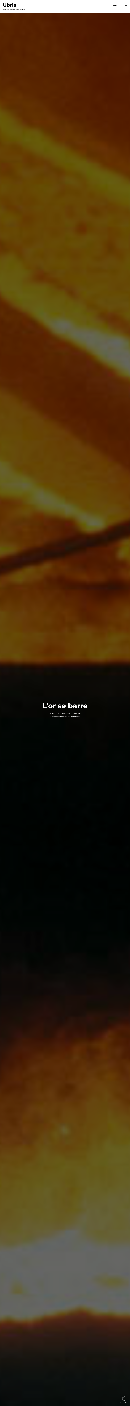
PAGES (77, 716)
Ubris (9, 5)
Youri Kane (77, 713)
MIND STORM (70, 716)
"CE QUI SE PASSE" (58, 716)
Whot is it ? (117, 5)
